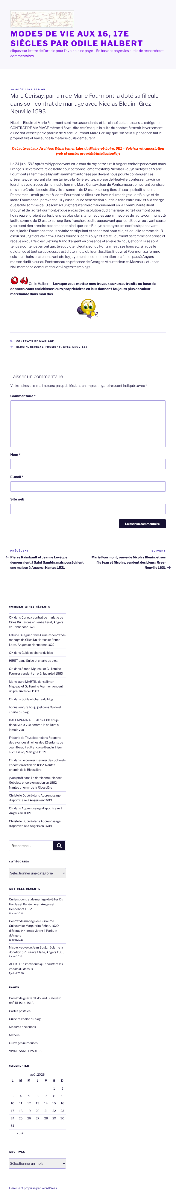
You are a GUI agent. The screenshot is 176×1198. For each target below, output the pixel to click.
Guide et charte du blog (37, 652)
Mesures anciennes (22, 1027)
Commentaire (23, 396)
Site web (17, 499)
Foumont (53, 346)
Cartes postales (19, 1011)
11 (20, 1103)
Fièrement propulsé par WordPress (33, 1188)
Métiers (14, 1035)
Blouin (22, 346)
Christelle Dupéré (21, 821)
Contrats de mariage (35, 341)
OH (43, 89)
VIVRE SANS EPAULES (25, 1051)
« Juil (20, 1133)
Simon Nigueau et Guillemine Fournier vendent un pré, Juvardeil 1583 (36, 686)
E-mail (16, 477)
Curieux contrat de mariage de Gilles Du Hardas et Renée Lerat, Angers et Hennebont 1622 (36, 622)
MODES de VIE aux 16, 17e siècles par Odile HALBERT (76, 38)
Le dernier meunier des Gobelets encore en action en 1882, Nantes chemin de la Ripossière (37, 765)
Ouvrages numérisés (23, 1043)
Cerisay (37, 346)
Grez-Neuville (75, 346)
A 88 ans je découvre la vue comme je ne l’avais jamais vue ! (34, 724)
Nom (15, 455)
